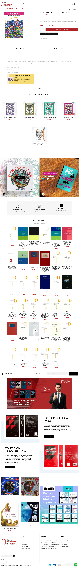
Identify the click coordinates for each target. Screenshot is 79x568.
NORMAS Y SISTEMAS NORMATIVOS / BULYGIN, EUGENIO (12, 315)
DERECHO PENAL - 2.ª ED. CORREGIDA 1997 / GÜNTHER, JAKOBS (34, 266)
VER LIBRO (9, 467)
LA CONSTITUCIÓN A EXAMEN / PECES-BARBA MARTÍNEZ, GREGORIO (45, 292)
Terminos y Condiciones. (65, 546)
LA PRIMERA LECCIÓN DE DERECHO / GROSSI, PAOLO (34, 339)
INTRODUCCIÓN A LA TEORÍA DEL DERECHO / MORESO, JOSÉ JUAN (23, 291)
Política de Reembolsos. (65, 542)
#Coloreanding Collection (69, 117)
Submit (74, 373)
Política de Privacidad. (65, 540)
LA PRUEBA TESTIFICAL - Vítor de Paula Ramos (45, 243)
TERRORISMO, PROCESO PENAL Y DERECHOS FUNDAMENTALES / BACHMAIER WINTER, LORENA (56, 244)
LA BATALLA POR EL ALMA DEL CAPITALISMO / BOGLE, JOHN (56, 339)
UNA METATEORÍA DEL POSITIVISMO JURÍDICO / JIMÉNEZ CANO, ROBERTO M (45, 364)
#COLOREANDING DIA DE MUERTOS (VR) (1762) (39, 144)
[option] (18, 207)
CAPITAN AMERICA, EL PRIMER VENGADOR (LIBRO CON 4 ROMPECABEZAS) (10, 497)
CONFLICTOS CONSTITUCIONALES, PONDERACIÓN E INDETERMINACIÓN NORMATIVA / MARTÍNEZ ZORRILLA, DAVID (67, 340)
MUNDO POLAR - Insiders (29, 524)
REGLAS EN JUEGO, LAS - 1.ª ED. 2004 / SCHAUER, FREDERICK (67, 267)
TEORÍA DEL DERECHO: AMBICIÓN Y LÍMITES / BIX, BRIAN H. (23, 338)
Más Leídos (22, 4)
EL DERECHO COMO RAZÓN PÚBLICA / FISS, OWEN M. (23, 363)
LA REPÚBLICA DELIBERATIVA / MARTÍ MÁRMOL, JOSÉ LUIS (67, 314)
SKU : (41, 38)
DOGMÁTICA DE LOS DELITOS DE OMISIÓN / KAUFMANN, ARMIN (12, 337)
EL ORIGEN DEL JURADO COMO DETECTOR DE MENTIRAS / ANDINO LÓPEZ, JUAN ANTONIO (34, 243)
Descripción (38, 56)
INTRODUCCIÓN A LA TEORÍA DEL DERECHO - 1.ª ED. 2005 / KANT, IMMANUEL (67, 292)
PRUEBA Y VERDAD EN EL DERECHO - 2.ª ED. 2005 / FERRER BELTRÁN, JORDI (56, 292)
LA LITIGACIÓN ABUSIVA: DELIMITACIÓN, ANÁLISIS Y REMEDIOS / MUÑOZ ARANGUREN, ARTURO (23, 244)
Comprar (59, 521)
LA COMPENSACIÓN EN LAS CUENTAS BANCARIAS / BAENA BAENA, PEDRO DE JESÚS (45, 269)
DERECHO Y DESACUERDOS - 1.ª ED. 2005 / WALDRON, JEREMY (34, 315)
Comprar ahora (49, 33)
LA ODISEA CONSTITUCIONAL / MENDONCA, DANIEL (12, 292)
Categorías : (42, 40)
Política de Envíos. (64, 544)
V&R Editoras (47, 40)
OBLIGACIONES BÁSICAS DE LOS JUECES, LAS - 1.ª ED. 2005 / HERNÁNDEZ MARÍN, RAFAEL (45, 315)
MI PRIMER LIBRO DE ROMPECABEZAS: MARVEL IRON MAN (30, 498)
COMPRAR (19, 177)
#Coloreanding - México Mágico (10, 117)
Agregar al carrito (62, 29)
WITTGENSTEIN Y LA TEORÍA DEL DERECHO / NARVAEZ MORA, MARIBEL (56, 268)
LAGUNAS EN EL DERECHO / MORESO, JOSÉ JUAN (23, 314)
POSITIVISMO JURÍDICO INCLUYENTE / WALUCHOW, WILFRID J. (12, 364)
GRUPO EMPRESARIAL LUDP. (26, 565)
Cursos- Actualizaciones (52, 4)
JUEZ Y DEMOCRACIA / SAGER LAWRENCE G (45, 338)
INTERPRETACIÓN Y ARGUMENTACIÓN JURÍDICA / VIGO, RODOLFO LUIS (67, 243)
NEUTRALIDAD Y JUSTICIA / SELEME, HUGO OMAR (34, 292)
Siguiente (75, 9)
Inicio (16, 4)
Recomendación (30, 4)
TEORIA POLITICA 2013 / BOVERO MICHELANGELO (23, 267)
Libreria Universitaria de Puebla (13, 565)
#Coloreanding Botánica (29, 117)
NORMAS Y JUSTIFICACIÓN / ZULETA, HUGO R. (56, 364)
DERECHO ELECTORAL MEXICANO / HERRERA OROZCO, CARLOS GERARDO (12, 268)
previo (70, 9)
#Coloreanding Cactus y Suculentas (49, 117)
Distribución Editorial (40, 4)
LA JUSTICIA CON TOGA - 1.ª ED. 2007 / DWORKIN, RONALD (12, 243)
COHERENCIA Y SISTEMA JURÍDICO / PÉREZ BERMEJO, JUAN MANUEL (56, 315)
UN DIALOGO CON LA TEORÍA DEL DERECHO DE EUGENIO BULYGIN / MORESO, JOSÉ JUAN (34, 364)
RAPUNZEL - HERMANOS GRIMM (10, 528)
